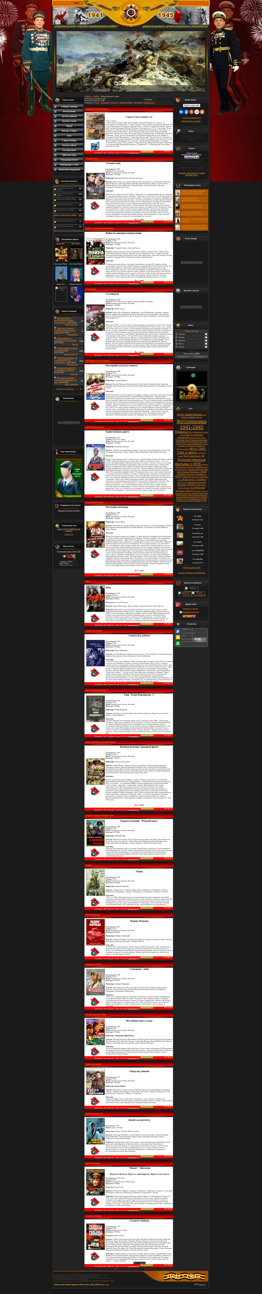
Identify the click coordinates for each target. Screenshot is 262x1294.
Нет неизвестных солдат (96, 1014)
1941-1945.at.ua (97, 1285)
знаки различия (194, 438)
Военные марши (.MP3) (66, 199)
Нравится (69, 534)
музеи (204, 415)
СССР (185, 499)
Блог (69, 136)
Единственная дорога (95, 427)
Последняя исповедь (95, 502)
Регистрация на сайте (191, 121)
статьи (203, 438)
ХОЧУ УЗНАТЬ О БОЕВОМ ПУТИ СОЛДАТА (65, 339)
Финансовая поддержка (69, 170)
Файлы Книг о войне (65, 210)
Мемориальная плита (183, 493)
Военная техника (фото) (190, 489)
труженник (192, 499)
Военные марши (183, 449)
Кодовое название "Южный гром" (100, 815)
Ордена (205, 432)
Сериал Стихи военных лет (97, 109)
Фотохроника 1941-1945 (192, 424)
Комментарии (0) (134, 153)
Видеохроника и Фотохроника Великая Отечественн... (63, 320)
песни (185, 444)
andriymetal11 (71, 325)
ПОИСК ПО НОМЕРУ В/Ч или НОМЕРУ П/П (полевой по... (65, 360)
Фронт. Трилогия (93, 1163)
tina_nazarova (71, 384)
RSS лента (84, 1285)
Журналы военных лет (66, 221)
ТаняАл (74, 374)
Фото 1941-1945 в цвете (192, 450)
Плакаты (181, 431)
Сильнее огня (91, 158)
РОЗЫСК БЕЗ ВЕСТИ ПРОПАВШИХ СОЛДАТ (64, 369)
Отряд (88, 865)
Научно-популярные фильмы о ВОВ (192, 470)
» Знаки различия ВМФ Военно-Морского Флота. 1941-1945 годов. (192, 214)
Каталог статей (69, 121)
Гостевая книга (69, 150)
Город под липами (93, 1064)
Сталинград (91, 289)
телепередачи (182, 483)
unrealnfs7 (73, 335)
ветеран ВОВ (201, 499)
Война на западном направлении (100, 228)
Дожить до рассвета (94, 1114)
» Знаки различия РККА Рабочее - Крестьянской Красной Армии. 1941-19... (192, 207)
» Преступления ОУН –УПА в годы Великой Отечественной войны (194, 228)
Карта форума (72, 1285)
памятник (195, 493)
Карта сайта (59, 1285)
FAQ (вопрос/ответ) (69, 160)
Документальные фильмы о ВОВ (191, 483)
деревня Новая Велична (190, 495)
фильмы (197, 444)
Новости (199, 417)
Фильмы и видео (69, 131)
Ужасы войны (188, 417)
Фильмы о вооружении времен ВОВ (191, 468)
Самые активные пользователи (191, 573)
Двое (88, 581)
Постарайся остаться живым (98, 361)
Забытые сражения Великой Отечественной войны (64, 330)
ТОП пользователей (191, 568)
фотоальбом (191, 497)
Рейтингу (115, 103)
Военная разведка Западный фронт (101, 742)
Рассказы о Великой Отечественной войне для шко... (65, 380)
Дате (97, 103)
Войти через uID (191, 105)
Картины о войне (194, 479)
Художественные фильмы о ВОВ (190, 462)
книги (190, 444)
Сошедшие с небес (93, 964)
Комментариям (126, 103)
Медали (183, 435)
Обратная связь (69, 155)
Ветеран (179, 499)
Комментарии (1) (134, 222)
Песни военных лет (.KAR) (65, 189)
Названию (105, 103)
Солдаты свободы (93, 1216)
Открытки (185, 477)
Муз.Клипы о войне (65, 204)
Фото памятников (189, 414)
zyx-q (75, 344)
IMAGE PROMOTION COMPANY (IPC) (98, 1281)
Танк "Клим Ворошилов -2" (97, 690)
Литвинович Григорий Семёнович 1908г (191, 501)
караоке (179, 444)
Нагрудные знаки (182, 440)
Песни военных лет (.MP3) (65, 194)
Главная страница (69, 107)
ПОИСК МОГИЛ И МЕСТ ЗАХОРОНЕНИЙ (66, 349)
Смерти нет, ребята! (94, 631)
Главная (88, 96)
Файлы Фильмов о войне (65, 215)
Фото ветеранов (194, 432)
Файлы (96, 96)
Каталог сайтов (69, 145)
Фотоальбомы (69, 112)
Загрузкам (138, 103)
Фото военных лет (194, 455)
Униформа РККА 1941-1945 (196, 442)
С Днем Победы (69, 141)
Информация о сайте (69, 165)
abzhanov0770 (71, 354)
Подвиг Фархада (93, 915)
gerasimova (72, 364)
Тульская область (201, 491)
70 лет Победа (201, 497)
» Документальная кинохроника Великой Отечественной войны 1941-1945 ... (193, 201)
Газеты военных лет (65, 226)
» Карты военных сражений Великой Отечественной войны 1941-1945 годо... (193, 193)
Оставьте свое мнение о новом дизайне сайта (191, 174)
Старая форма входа (191, 118)
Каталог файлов (69, 116)
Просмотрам (148, 103)
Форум (69, 126)
